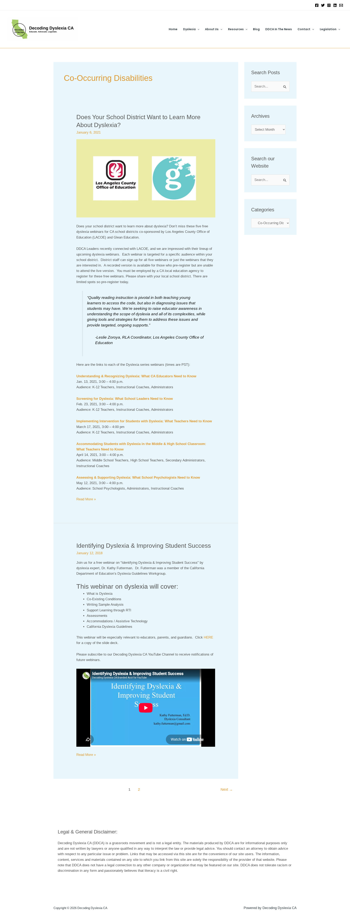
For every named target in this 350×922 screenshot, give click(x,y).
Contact (304, 29)
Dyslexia (189, 29)
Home (173, 29)
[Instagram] (329, 5)
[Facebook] (317, 5)
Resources (236, 29)
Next (227, 789)
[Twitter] (323, 5)
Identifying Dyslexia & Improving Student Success (143, 545)
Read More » (86, 498)
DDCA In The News (278, 29)
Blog (256, 29)
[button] (197, 29)
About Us (212, 29)
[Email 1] (341, 5)
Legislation (328, 29)
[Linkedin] (335, 5)
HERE (208, 637)
